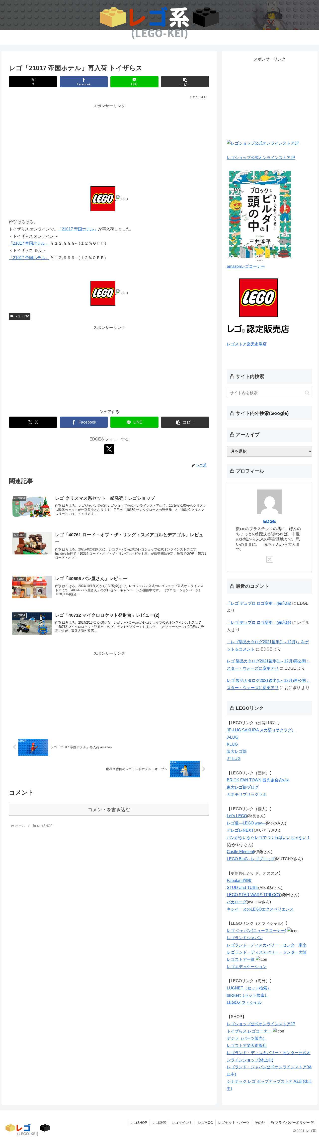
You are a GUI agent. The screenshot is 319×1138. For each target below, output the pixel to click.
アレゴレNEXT (240, 830)
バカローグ (237, 902)
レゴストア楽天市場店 (247, 344)
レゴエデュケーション (247, 967)
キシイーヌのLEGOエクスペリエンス (260, 909)
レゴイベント (181, 1123)
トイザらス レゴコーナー (249, 1031)
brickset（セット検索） (247, 995)
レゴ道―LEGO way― (246, 823)
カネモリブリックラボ (247, 794)
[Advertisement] (109, 144)
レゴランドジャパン (245, 938)
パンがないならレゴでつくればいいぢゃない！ (269, 837)
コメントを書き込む (109, 809)
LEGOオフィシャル (244, 1002)
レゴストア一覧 (241, 959)
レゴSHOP (21, 316)
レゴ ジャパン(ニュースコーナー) (256, 930)
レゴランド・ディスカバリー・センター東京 (267, 945)
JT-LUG (233, 759)
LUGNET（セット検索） (249, 988)
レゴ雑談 (159, 1123)
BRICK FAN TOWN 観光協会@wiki (258, 780)
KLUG (232, 744)
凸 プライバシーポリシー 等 (292, 1123)
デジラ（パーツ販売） (247, 1038)
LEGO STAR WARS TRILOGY (254, 895)
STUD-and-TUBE (242, 887)
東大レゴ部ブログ (243, 787)
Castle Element (240, 852)
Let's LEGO (237, 816)
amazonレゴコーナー (246, 266)
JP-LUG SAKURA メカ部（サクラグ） (261, 730)
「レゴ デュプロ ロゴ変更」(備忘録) (259, 603)
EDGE (269, 521)
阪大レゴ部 (237, 751)
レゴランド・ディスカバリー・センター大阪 (267, 952)
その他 (260, 1123)
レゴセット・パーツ (233, 1123)
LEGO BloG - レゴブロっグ (251, 859)
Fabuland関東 (239, 880)
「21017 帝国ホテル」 (78, 229)
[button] (185, 81)
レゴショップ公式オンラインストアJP (261, 158)
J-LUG (232, 737)
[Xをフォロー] (109, 449)
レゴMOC (205, 1123)
